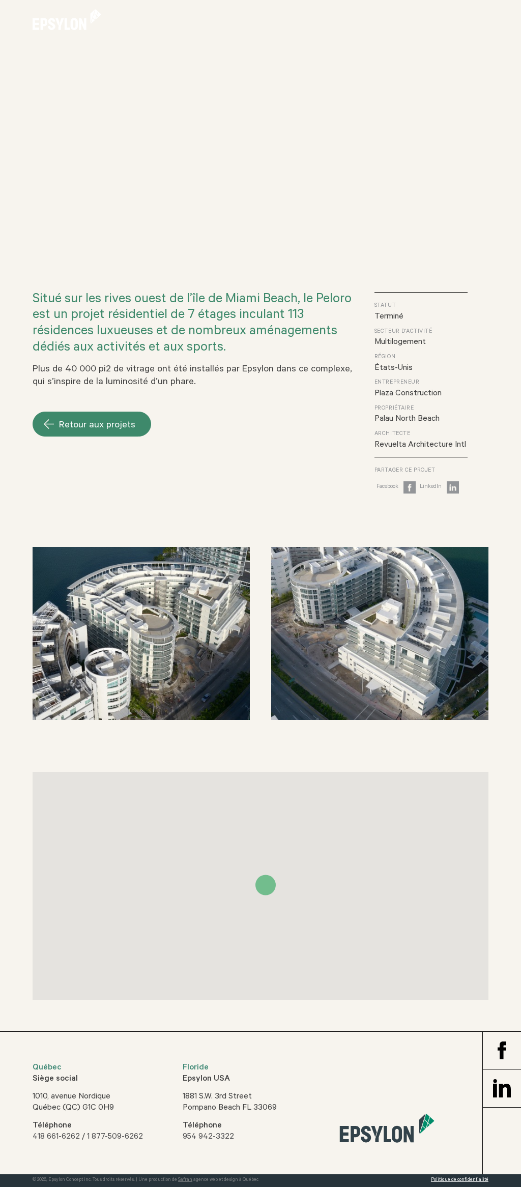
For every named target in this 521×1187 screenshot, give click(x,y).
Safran (185, 1180)
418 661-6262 (56, 1137)
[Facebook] (396, 490)
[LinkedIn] (439, 490)
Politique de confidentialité (459, 1180)
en (460, 22)
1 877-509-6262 (115, 1137)
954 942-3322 (208, 1137)
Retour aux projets (97, 426)
